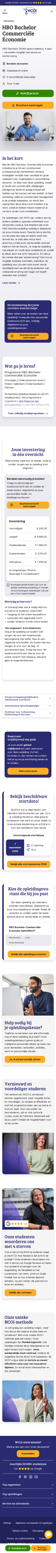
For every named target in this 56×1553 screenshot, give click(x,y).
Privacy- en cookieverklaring (20, 1538)
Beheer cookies (20, 1531)
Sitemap (7, 1523)
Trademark (44, 1538)
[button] (49, 1534)
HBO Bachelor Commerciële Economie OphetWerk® (25, 929)
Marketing (9, 21)
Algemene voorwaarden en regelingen (34, 1523)
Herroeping (37, 1531)
